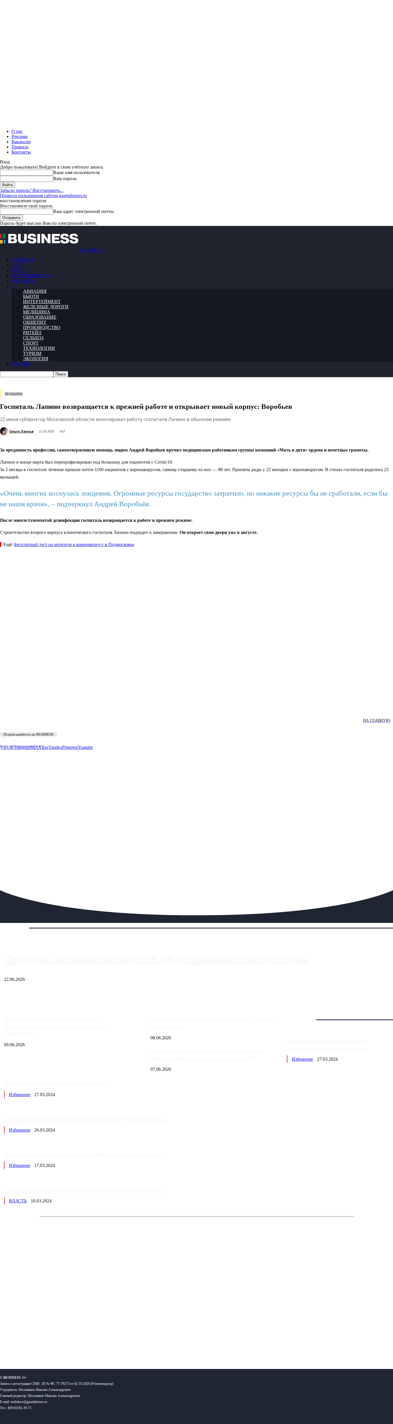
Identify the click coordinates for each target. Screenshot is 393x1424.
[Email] (228, 706)
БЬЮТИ (31, 296)
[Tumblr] (187, 706)
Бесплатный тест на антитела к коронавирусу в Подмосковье (74, 544)
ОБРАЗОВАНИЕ (39, 317)
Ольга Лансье (21, 431)
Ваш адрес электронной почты (83, 211)
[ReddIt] (166, 706)
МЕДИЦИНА (36, 311)
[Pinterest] (146, 706)
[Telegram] (125, 706)
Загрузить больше (304, 1013)
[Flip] (208, 706)
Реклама (20, 136)
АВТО (18, 265)
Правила (20, 146)
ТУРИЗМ (32, 353)
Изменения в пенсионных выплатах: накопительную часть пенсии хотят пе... (84, 1190)
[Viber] (84, 706)
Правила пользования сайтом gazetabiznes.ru (43, 195)
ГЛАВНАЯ (23, 260)
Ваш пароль (65, 178)
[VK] (105, 706)
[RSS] (23, 1346)
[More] (291, 706)
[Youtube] (88, 1346)
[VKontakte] (55, 1346)
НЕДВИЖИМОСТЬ (31, 275)
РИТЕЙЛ (32, 332)
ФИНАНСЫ (24, 280)
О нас (17, 131)
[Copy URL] (249, 706)
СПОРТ (31, 343)
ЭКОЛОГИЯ (35, 358)
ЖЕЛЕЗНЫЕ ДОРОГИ (45, 306)
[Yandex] (72, 1346)
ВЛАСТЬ (20, 270)
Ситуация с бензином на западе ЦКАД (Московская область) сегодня (156, 959)
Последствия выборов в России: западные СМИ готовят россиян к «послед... (84, 1154)
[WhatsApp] (64, 706)
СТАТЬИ (20, 363)
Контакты (21, 152)
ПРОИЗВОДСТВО (41, 327)
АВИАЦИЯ (35, 291)
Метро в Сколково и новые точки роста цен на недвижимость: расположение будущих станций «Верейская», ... (55, 1026)
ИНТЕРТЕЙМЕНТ (42, 301)
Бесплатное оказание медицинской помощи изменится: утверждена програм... (86, 1119)
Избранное (302, 1059)
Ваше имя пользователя (76, 172)
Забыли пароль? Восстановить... (31, 190)
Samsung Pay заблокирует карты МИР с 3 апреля (55, 1083)
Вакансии (21, 141)
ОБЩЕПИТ (34, 322)
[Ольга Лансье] (4, 431)
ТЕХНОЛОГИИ (39, 348)
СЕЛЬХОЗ (33, 337)
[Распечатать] (270, 706)
